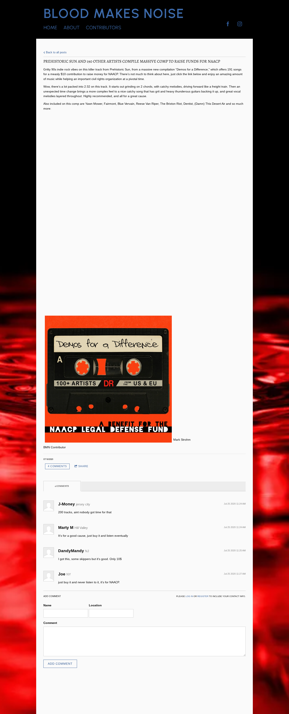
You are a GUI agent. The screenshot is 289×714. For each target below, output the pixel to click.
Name (47, 605)
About (71, 27)
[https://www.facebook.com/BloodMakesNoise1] (228, 24)
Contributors (103, 27)
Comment (50, 623)
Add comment (60, 663)
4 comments (57, 466)
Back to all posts (56, 52)
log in (189, 596)
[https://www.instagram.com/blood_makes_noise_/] (239, 24)
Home (50, 27)
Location (95, 605)
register (202, 596)
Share (83, 466)
